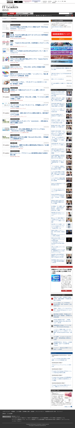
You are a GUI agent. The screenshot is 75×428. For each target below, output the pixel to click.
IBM (19, 148)
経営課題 (12, 13)
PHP (14, 62)
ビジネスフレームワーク (15, 77)
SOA (22, 148)
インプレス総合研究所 (44, 417)
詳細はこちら (67, 406)
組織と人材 (39, 15)
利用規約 (13, 411)
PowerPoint (23, 38)
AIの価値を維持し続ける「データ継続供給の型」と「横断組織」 (58, 162)
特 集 (29, 13)
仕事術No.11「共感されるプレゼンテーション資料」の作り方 (27, 90)
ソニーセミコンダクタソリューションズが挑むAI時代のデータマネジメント (58, 190)
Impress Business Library (56, 26)
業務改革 (12, 15)
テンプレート (19, 54)
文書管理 (17, 108)
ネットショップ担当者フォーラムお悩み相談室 (35, 419)
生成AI (11, 30)
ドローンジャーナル (65, 419)
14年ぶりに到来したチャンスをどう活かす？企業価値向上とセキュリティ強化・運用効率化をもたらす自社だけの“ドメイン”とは (58, 249)
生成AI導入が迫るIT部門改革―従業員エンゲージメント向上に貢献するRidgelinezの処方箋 (58, 256)
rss (8, 10)
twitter (3, 10)
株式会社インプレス (16, 416)
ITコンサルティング (23, 46)
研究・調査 (64, 1)
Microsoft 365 (15, 46)
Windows (19, 140)
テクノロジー (20, 13)
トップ (4, 14)
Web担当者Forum (35, 417)
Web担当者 (45, 1)
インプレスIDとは (56, 30)
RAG (14, 30)
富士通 (11, 38)
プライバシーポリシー (39, 411)
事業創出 (17, 15)
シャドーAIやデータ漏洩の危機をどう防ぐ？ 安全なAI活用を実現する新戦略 (58, 179)
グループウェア (23, 108)
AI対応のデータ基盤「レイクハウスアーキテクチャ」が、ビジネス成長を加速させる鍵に (58, 121)
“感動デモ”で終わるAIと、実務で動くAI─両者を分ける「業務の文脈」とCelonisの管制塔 (58, 99)
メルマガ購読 (18, 411)
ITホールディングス (14, 148)
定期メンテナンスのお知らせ (57, 79)
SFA (13, 85)
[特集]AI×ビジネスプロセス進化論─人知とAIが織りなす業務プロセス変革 (61, 271)
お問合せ (4, 413)
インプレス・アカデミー (17, 421)
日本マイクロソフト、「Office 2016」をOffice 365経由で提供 (27, 67)
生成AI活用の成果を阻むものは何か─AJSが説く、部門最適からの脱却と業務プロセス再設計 (58, 105)
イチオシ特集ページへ (65, 290)
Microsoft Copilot (17, 38)
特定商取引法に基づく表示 (50, 411)
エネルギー (45, 2)
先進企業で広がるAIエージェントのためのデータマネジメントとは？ (58, 214)
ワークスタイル (31, 15)
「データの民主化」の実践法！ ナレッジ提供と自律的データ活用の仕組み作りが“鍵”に (58, 168)
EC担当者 (49, 1)
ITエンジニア (24, 116)
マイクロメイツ (13, 54)
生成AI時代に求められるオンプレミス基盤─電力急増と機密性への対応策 (58, 261)
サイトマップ (59, 411)
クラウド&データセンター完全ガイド (19, 417)
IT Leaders (10, 7)
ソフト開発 (55, 1)
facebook (5, 10)
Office (17, 62)
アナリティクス (25, 77)
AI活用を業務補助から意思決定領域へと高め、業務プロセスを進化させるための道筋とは (58, 157)
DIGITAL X (58, 419)
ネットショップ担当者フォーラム (18, 419)
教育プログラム (18, 116)
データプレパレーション (21, 30)
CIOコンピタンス (48, 15)
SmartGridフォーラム (60, 417)
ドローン (49, 2)
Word (24, 54)
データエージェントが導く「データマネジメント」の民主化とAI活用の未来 (58, 110)
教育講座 (54, 2)
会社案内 (32, 411)
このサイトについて (6, 411)
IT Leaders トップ (5, 18)
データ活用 (24, 15)
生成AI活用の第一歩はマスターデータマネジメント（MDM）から (58, 145)
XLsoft (11, 62)
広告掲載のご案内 (26, 411)
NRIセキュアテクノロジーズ (16, 132)
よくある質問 (9, 413)
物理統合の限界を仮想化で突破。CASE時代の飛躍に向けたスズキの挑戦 (57, 202)
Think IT (29, 417)
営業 (11, 85)
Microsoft (12, 68)
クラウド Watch (52, 417)
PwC (11, 46)
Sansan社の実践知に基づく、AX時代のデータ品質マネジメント (58, 116)
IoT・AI (59, 1)
